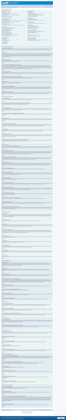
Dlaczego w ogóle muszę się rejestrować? (6, 11)
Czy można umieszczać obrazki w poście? (6, 40)
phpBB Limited (23, 387)
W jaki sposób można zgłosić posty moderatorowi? (7, 33)
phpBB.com (3, 120)
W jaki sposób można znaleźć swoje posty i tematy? (33, 28)
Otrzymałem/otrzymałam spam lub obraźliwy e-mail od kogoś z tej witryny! (36, 20)
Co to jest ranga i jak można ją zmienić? (6, 24)
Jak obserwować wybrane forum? (31, 32)
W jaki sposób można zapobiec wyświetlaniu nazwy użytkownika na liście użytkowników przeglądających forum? (14, 20)
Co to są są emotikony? (4, 39)
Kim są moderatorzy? (30, 12)
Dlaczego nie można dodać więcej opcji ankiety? (7, 30)
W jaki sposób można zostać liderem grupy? (32, 14)
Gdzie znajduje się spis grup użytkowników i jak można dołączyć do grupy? (36, 13)
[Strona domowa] (5, 2)
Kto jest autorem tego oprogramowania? (32, 38)
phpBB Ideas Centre (40, 392)
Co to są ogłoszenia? (4, 41)
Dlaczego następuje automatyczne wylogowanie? (7, 16)
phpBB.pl (45, 119)
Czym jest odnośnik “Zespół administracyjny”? (33, 16)
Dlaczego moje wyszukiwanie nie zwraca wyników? (33, 26)
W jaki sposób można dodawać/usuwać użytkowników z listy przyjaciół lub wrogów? (37, 23)
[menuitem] (3, 5)
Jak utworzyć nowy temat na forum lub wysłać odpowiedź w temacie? (9, 27)
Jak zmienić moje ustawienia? (5, 19)
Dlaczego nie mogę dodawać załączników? (6, 32)
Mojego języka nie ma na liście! (5, 22)
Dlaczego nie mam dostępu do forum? (6, 31)
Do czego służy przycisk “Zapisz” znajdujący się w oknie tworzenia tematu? (10, 34)
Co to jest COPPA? (4, 12)
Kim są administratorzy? (30, 11)
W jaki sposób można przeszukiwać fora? (32, 25)
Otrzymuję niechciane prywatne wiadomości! (32, 19)
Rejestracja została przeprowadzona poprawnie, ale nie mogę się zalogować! (10, 13)
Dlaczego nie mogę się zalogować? (5, 14)
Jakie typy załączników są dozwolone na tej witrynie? (33, 35)
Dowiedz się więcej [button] (21, 418)
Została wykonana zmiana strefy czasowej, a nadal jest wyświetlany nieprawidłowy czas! (11, 21)
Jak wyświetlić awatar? (4, 23)
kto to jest (14, 397)
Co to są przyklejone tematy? (5, 42)
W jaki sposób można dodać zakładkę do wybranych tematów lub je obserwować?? (37, 31)
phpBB (26, 411)
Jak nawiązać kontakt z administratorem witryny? (33, 40)
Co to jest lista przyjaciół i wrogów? (31, 22)
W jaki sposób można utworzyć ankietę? (6, 29)
